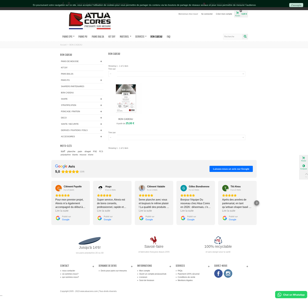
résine (90, 155)
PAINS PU (82, 36)
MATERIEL (124, 36)
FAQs (179, 271)
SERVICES (139, 36)
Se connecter (207, 14)
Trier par (112, 69)
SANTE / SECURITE (70, 124)
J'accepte (296, 5)
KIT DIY (111, 36)
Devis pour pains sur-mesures (113, 271)
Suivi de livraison (145, 280)
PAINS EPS (67, 36)
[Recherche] (245, 36)
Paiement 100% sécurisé (188, 274)
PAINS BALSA (98, 36)
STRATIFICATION (68, 105)
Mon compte (143, 271)
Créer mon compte (224, 14)
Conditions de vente (185, 277)
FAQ (168, 36)
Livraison (142, 277)
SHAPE (64, 99)
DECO (64, 118)
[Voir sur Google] (58, 188)
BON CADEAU (156, 36)
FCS (101, 151)
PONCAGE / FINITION (70, 111)
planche (72, 151)
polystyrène (66, 155)
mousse (83, 155)
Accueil (63, 45)
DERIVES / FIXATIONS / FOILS (74, 130)
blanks (75, 155)
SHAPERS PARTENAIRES (72, 86)
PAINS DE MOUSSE (70, 61)
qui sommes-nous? (69, 277)
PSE (95, 151)
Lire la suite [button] (61, 210)
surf (63, 151)
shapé (88, 151)
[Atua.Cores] (90, 20)
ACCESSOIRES (68, 136)
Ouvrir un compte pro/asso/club (151, 274)
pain (80, 151)
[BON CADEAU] (126, 98)
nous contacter (67, 271)
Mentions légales (184, 280)
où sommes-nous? (69, 274)
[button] (51, 202)
